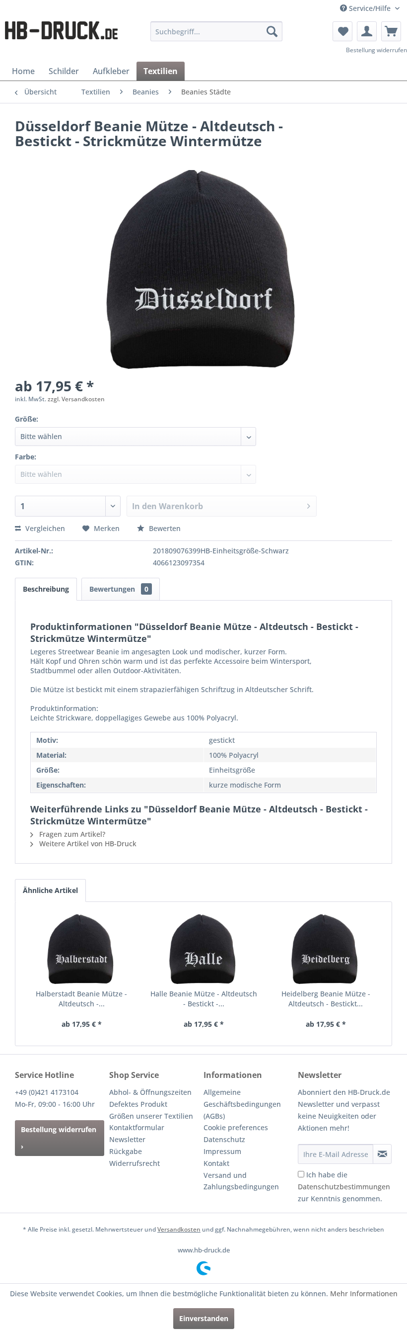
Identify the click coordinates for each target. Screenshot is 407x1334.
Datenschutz (224, 1139)
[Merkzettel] (342, 31)
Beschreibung (46, 589)
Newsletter (127, 1139)
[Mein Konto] (367, 31)
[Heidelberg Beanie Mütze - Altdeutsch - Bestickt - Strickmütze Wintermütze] (325, 949)
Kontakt (216, 1163)
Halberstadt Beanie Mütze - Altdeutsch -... (81, 998)
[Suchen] (272, 31)
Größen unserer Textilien (151, 1116)
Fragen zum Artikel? (71, 834)
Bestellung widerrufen (376, 50)
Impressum (222, 1151)
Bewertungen (118, 589)
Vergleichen (44, 528)
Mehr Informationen (364, 1293)
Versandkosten (179, 1229)
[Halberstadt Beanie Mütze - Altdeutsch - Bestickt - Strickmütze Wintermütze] (81, 949)
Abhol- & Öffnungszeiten (150, 1092)
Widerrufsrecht (134, 1163)
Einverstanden (203, 1318)
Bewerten (164, 528)
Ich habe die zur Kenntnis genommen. (344, 1186)
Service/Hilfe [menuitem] (370, 8)
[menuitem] (216, 31)
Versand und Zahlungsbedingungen (241, 1181)
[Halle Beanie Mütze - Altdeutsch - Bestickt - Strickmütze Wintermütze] (203, 949)
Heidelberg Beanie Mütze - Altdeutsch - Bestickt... (325, 998)
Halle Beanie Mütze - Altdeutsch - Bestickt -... (203, 998)
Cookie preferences (236, 1127)
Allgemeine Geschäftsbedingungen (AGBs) (242, 1104)
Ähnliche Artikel (50, 890)
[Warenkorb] (391, 31)
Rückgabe (125, 1151)
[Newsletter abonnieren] (382, 1154)
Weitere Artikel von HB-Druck (86, 843)
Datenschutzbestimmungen (344, 1186)
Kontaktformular (136, 1127)
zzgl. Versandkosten (76, 399)
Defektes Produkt (138, 1104)
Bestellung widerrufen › (58, 1138)
